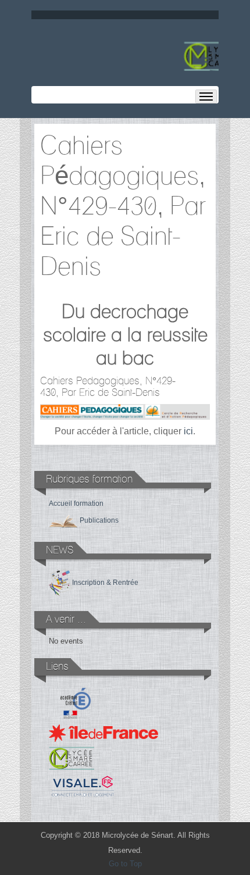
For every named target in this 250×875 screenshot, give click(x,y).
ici (188, 431)
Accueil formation (76, 503)
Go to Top (125, 863)
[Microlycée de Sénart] (125, 57)
